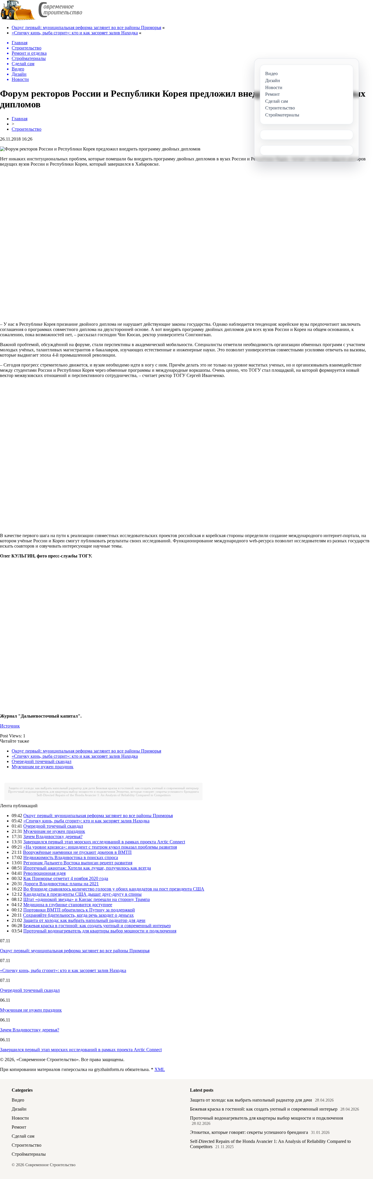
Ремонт (19, 1127)
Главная (19, 118)
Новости (20, 1118)
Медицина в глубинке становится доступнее (67, 904)
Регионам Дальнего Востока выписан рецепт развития (77, 862)
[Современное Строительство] (41, 18)
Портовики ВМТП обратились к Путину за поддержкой (79, 909)
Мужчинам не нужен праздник (42, 766)
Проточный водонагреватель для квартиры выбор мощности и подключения (61, 791)
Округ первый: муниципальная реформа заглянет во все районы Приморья (86, 27)
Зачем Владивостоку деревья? (52, 836)
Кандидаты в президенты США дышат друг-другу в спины (82, 894)
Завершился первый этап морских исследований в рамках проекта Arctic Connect (104, 841)
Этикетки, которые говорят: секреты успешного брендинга (157, 791)
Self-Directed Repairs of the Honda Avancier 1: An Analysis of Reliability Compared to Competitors (103, 795)
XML (159, 1069)
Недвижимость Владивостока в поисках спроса (70, 857)
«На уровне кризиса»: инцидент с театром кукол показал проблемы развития (100, 847)
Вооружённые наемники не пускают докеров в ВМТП (77, 852)
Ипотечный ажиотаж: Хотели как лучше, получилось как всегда (87, 867)
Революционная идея (44, 873)
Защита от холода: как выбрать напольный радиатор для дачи (51, 788)
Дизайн (19, 1109)
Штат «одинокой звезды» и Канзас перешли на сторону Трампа (86, 899)
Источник (10, 725)
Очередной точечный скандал (41, 761)
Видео (18, 1099)
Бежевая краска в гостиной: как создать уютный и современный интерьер (147, 788)
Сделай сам (23, 1136)
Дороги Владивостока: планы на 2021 (61, 883)
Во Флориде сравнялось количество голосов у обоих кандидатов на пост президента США (113, 888)
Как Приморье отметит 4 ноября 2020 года (65, 878)
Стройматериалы (29, 1154)
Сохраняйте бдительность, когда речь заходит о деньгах (78, 915)
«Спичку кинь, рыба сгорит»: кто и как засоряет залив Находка (75, 32)
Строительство (26, 129)
